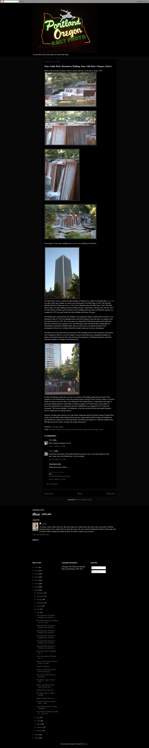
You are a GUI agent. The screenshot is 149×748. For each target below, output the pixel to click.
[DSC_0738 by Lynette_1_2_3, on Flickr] (70, 239)
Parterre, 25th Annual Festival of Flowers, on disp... (46, 662)
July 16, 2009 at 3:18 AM (57, 479)
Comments (96, 572)
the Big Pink (110, 301)
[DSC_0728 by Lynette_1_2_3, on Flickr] (70, 145)
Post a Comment (52, 484)
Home (79, 493)
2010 (37, 587)
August (39, 606)
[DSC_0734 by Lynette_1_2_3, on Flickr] (62, 395)
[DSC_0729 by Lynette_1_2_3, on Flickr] (70, 107)
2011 (37, 583)
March (39, 724)
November (40, 596)
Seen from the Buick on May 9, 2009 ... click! (46, 702)
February (40, 727)
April (39, 721)
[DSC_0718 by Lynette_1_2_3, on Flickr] (62, 298)
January (39, 730)
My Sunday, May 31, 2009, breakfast (45, 694)
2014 (37, 574)
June (38, 612)
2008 (37, 735)
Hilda (51, 440)
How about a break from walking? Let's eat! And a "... (47, 621)
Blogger (85, 744)
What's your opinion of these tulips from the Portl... (45, 686)
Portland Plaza (76, 429)
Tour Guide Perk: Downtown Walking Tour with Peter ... (45, 616)
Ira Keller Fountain (55, 429)
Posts (95, 568)
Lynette (44, 524)
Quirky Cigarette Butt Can (44, 698)
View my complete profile (40, 534)
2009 (37, 590)
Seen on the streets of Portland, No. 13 (46, 652)
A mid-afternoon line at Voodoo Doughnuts (46, 707)
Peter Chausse (66, 429)
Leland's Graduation (42, 666)
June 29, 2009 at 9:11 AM (57, 459)
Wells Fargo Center (97, 429)
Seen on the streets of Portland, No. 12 (46, 657)
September (40, 603)
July (38, 609)
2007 (37, 738)
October (39, 599)
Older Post (111, 493)
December (40, 593)
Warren (51, 451)
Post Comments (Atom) (84, 499)
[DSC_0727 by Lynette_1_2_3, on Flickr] (62, 200)
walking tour (86, 429)
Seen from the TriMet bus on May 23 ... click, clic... (47, 712)
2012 (37, 580)
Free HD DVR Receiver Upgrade (59, 476)
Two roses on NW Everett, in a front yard (46, 676)
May (38, 717)
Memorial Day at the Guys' (45, 690)
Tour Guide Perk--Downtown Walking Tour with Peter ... (45, 647)
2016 (37, 567)
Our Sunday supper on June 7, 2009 (46, 681)
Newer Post (48, 493)
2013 (37, 577)
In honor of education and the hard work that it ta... (45, 670)
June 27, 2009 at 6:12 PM (57, 446)
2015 (37, 570)
